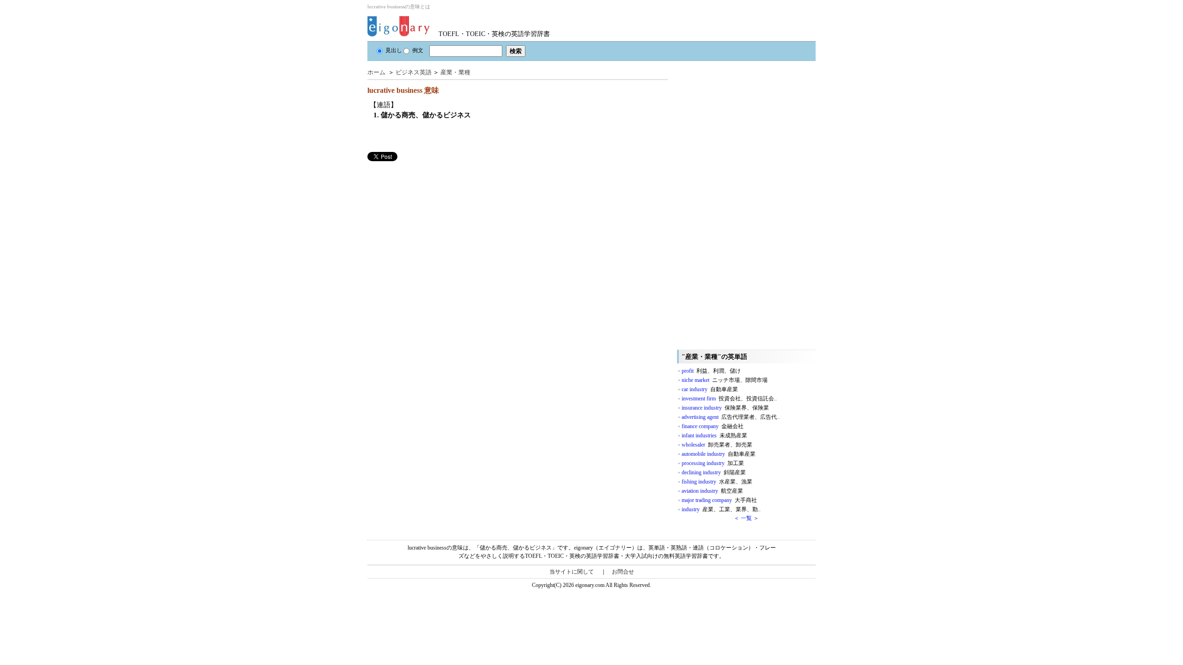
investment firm (729, 398)
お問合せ (623, 571)
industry (721, 509)
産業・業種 (455, 72)
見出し (393, 50)
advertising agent (731, 417)
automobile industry (719, 454)
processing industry (713, 463)
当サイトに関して (571, 571)
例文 (417, 50)
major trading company (719, 500)
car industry (710, 389)
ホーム (376, 72)
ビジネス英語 (414, 72)
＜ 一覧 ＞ (746, 518)
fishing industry (717, 481)
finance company (713, 426)
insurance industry (725, 408)
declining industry (714, 472)
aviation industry (712, 491)
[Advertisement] (436, 226)
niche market (725, 380)
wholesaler (717, 444)
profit (711, 371)
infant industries (714, 435)
